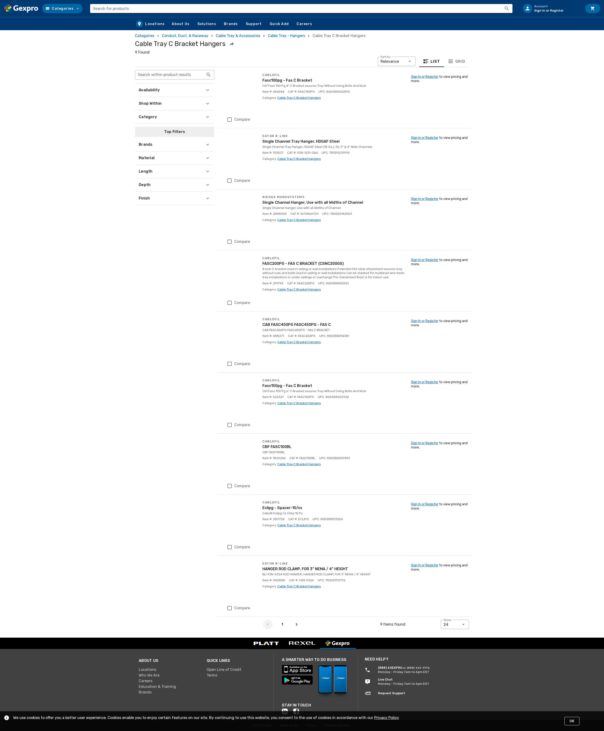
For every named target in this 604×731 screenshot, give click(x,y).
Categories (144, 35)
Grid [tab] (460, 61)
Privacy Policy (386, 717)
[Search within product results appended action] (208, 75)
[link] (169, 670)
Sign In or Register (424, 77)
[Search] (507, 8)
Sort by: (386, 56)
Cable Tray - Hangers (286, 35)
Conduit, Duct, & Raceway (185, 35)
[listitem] (550, 8)
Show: (448, 620)
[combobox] (301, 8)
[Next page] (296, 624)
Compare (242, 119)
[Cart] (592, 8)
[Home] (21, 8)
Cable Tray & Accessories (238, 35)
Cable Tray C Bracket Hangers (299, 98)
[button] (62, 8)
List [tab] (435, 61)
